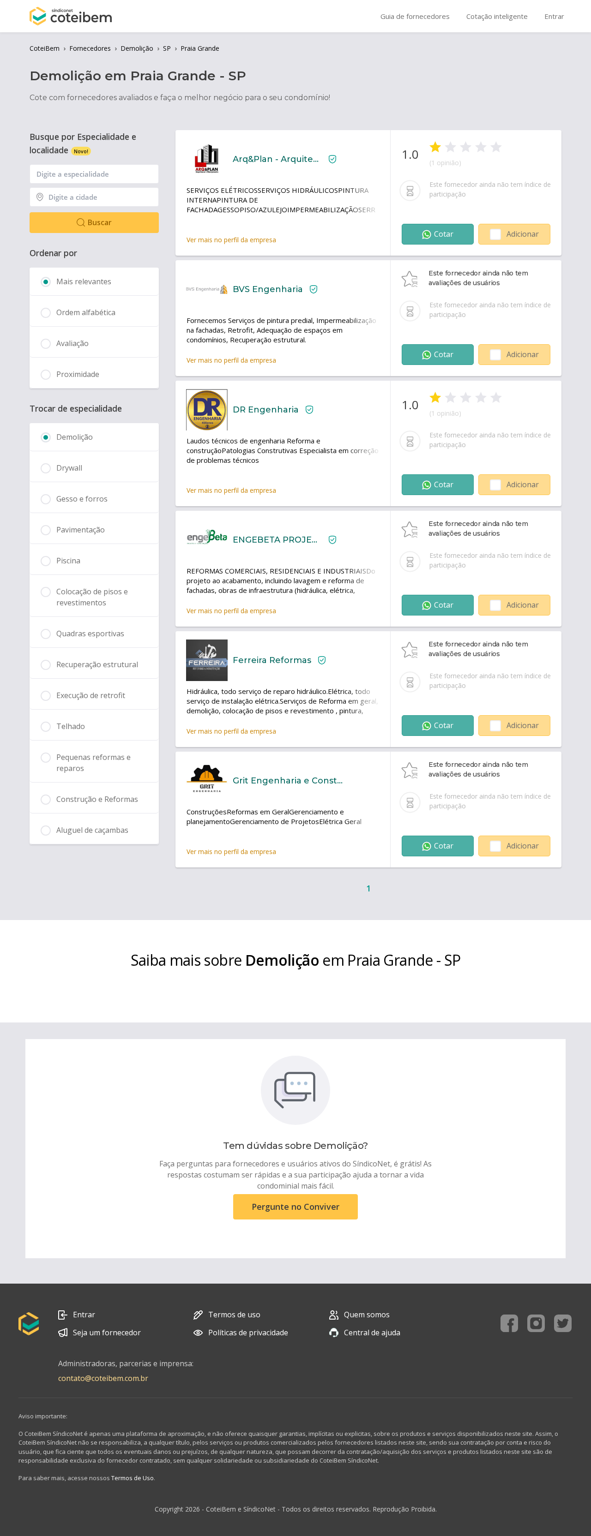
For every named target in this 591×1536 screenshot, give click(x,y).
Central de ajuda (372, 1332)
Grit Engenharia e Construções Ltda (288, 781)
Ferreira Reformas (272, 660)
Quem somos (367, 1314)
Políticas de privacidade (248, 1332)
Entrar (84, 1314)
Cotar (443, 234)
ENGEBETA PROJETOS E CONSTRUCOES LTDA (277, 540)
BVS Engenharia (268, 289)
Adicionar (523, 234)
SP (167, 48)
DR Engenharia (266, 410)
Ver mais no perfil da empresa (231, 239)
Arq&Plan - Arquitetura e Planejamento (277, 159)
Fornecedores (90, 48)
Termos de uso (234, 1314)
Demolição (137, 48)
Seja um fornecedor (107, 1332)
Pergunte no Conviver (295, 1206)
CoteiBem (45, 48)
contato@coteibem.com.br (103, 1378)
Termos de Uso (132, 1478)
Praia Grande (200, 48)
